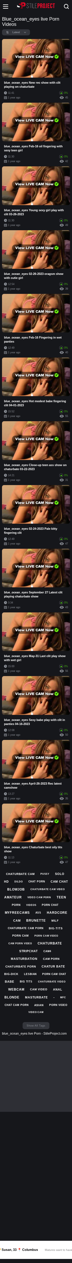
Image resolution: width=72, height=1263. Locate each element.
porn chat (50, 904)
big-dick (11, 974)
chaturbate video (51, 981)
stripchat (28, 951)
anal (57, 989)
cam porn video (20, 943)
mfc (63, 997)
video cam (36, 1012)
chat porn (36, 881)
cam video (38, 989)
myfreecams (17, 912)
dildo (18, 881)
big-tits (55, 928)
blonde (11, 997)
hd (6, 881)
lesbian (30, 974)
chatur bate (53, 966)
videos (31, 905)
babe (9, 981)
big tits (26, 981)
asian (39, 1005)
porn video (58, 1005)
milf (55, 920)
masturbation (24, 958)
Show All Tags (36, 1025)
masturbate (36, 997)
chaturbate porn (20, 966)
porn (16, 904)
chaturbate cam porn (25, 928)
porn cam (20, 935)
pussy (45, 874)
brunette (36, 920)
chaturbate (50, 943)
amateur (13, 897)
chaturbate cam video (47, 889)
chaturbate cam (20, 874)
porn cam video (46, 935)
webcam (16, 989)
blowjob (16, 889)
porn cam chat (54, 974)
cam (17, 920)
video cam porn (39, 897)
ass (38, 912)
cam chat (59, 881)
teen (61, 897)
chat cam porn (17, 1005)
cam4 (47, 951)
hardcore (57, 912)
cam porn (51, 958)
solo (59, 874)
